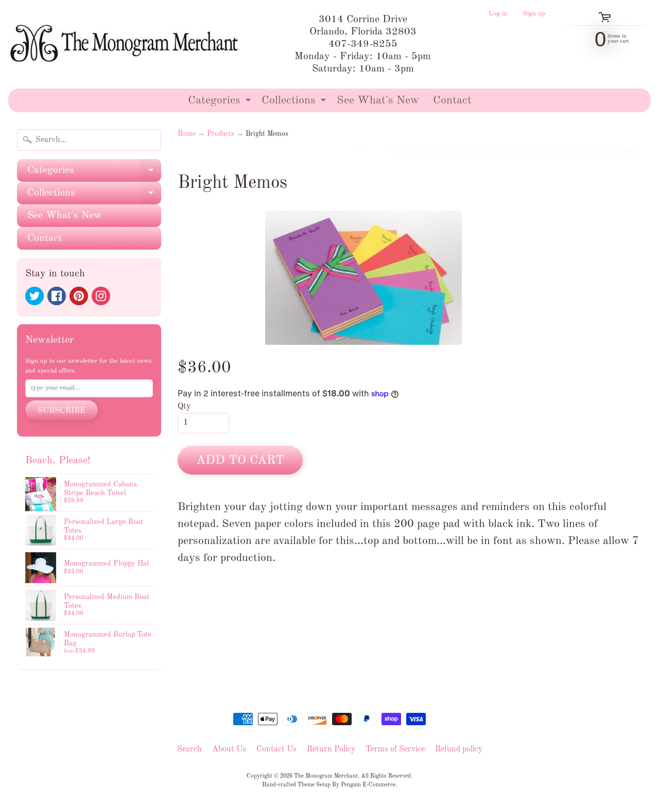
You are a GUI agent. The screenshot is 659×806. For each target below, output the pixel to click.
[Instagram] (101, 296)
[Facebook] (56, 296)
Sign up (534, 14)
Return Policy (331, 749)
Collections (295, 103)
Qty (184, 406)
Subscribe (61, 411)
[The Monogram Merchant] (126, 44)
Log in (498, 14)
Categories (220, 103)
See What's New (378, 100)
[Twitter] (34, 296)
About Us (229, 749)
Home (187, 134)
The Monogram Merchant (326, 776)
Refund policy (458, 749)
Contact (452, 100)
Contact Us (276, 749)
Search (189, 749)
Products (220, 134)
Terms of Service (395, 749)
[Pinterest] (79, 296)
